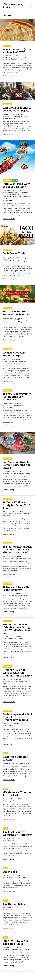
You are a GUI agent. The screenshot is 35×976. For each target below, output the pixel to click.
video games (6, 118)
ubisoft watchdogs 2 (21, 116)
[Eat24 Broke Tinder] (17, 234)
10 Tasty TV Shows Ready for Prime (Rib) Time (16, 505)
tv (22, 514)
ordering (16, 363)
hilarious (16, 877)
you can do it (21, 60)
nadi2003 (16, 56)
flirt (10, 558)
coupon (7, 361)
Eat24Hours (7, 104)
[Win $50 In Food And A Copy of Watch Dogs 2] (17, 91)
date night (11, 259)
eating (14, 473)
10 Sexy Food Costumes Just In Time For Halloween (17, 396)
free (22, 361)
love (13, 514)
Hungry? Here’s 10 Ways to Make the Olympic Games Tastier (17, 672)
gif (16, 58)
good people (26, 58)
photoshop (25, 681)
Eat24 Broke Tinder (15, 253)
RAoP (16, 558)
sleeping (27, 473)
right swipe (12, 261)
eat (11, 473)
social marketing (20, 261)
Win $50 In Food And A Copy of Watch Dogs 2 (17, 109)
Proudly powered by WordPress (11, 974)
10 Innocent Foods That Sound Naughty (17, 588)
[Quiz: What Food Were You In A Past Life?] (17, 158)
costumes (7, 405)
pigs (16, 60)
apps (6, 259)
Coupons (7, 473)
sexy (21, 405)
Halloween (17, 405)
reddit (16, 514)
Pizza (20, 363)
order (28, 949)
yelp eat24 (13, 118)
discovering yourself (10, 192)
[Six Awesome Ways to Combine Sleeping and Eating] (17, 443)
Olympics (18, 681)
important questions (11, 194)
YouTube (18, 322)
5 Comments (8, 200)
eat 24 (12, 320)
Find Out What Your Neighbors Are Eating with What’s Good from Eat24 (17, 629)
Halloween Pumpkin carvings (15, 758)
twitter (13, 801)
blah (6, 58)
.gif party (7, 46)
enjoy (11, 116)
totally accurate (10, 196)
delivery (10, 58)
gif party (20, 58)
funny (9, 514)
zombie (28, 908)
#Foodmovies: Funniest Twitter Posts (17, 793)
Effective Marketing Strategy (13, 5)
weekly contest (7, 515)
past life (20, 194)
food (14, 58)
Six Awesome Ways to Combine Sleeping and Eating (17, 464)
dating (16, 259)
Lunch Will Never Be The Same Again (15, 942)
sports (4, 683)
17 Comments (8, 910)
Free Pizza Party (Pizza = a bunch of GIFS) (17, 51)
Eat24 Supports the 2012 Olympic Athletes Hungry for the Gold (17, 717)
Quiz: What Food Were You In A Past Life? (16, 185)
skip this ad (12, 322)
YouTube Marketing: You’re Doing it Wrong (16, 313)
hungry (14, 639)
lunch (25, 949)
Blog (5, 753)
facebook (19, 473)
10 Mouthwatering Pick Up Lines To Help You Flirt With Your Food (17, 549)
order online (11, 60)
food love (27, 259)
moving (26, 361)
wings (16, 196)
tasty (19, 514)
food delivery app (23, 320)
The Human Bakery (15, 904)
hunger (10, 639)
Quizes (15, 180)
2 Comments (8, 407)
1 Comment (8, 365)
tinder (8, 263)
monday (5, 60)
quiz (24, 194)
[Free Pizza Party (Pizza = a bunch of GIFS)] (17, 30)
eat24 (19, 259)
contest (7, 116)
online (4, 363)
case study (8, 320)
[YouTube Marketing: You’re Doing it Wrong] (17, 294)
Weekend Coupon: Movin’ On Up (14, 354)
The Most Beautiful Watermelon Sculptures (17, 833)
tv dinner (26, 514)
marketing (5, 261)
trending (19, 639)
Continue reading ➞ (9, 76)
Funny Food (10, 871)
